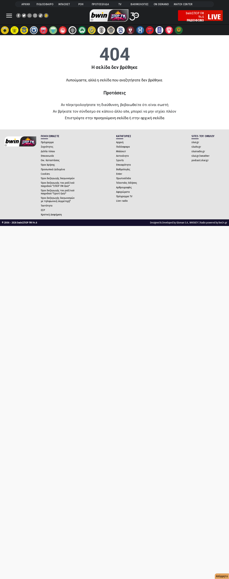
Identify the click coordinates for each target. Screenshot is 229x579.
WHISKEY (193, 222)
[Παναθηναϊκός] (82, 30)
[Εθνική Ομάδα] (159, 30)
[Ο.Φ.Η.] (72, 30)
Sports (120, 160)
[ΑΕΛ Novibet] (130, 30)
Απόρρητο (222, 576)
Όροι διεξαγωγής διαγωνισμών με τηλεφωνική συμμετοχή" (58, 199)
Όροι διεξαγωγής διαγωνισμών (58, 178)
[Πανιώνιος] (150, 30)
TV (119, 4)
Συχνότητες (47, 146)
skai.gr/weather (200, 155)
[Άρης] (14, 30)
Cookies (45, 173)
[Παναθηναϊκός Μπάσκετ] (179, 30)
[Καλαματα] (111, 30)
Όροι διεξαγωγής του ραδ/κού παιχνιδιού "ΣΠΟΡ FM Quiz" (57, 184)
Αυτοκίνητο (122, 155)
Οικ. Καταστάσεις (50, 160)
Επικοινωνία (47, 155)
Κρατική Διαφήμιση (51, 214)
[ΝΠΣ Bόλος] (43, 30)
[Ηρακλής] (140, 30)
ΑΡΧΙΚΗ (25, 4)
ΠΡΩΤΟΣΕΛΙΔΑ (100, 4)
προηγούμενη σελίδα (111, 118)
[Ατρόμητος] (34, 30)
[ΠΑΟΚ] (101, 30)
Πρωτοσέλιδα (123, 178)
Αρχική (119, 142)
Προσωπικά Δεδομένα (53, 169)
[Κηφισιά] (121, 30)
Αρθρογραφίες (124, 187)
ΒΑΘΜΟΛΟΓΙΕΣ (140, 4)
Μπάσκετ (121, 151)
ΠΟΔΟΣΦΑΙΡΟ (44, 4)
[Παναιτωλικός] (92, 30)
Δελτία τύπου (48, 151)
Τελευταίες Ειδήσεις (126, 182)
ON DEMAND (161, 4)
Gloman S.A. (182, 222)
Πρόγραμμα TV (124, 196)
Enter (119, 173)
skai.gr (195, 142)
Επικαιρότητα (123, 164)
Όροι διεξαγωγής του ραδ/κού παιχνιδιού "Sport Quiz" (57, 192)
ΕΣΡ (43, 210)
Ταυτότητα (46, 205)
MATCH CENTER (183, 4)
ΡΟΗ (81, 4)
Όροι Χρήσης (48, 164)
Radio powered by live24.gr (213, 222)
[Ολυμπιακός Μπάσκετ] (169, 30)
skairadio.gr (198, 151)
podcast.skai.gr (200, 160)
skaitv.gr (196, 146)
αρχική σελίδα (152, 118)
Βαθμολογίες (123, 169)
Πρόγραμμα (47, 142)
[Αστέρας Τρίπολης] (24, 30)
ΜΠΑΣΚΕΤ (64, 4)
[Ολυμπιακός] (63, 30)
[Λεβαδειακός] (53, 30)
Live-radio (122, 200)
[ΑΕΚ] (5, 30)
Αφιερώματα (123, 191)
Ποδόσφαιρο (123, 146)
